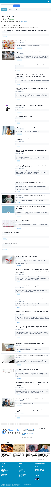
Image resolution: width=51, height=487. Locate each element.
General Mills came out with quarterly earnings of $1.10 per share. (30, 200)
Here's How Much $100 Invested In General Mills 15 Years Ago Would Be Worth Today (25, 30)
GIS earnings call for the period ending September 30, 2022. (29, 109)
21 (13, 27)
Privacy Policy (25, 433)
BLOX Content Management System (9, 485)
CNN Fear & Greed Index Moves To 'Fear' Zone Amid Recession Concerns (31, 312)
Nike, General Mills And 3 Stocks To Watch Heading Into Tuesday (30, 298)
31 (31, 27)
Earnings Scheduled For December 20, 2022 (27, 286)
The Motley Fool (19, 112)
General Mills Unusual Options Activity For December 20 (30, 182)
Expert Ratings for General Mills (24, 116)
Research (38, 23)
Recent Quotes (25, 6)
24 (19, 27)
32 (33, 27)
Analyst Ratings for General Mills (11, 243)
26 (23, 27)
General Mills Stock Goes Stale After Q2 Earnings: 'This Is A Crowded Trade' (31, 151)
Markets (4, 9)
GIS (12, 17)
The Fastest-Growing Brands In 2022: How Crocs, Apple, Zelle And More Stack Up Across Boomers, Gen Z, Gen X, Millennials (31, 384)
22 (15, 27)
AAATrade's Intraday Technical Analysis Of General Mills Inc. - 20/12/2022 (31, 207)
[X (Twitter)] (39, 431)
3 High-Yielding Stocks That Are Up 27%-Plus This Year (30, 399)
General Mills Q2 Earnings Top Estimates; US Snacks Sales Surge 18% (30, 138)
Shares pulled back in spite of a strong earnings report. (27, 131)
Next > (36, 27)
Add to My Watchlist (23, 21)
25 (21, 27)
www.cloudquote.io (30, 429)
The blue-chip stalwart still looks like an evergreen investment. (29, 45)
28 (28, 27)
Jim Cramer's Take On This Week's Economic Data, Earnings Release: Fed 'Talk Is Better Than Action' (31, 327)
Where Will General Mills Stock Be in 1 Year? (27, 41)
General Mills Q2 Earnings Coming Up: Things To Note (30, 343)
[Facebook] (42, 431)
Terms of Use (25, 484)
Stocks (10, 9)
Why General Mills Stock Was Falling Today (27, 127)
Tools (21, 9)
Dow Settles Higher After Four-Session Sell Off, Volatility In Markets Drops (31, 89)
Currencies (21, 13)
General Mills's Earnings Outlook (11, 232)
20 (11, 27)
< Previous (3, 27)
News (15, 13)
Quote (9, 23)
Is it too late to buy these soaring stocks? (25, 403)
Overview (10, 13)
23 (17, 27)
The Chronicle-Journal (8, 484)
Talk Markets (19, 202)
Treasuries (34, 13)
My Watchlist (36, 6)
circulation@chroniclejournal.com (41, 473)
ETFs (16, 9)
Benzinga (18, 70)
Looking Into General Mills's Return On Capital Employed (31, 64)
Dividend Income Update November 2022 (26, 256)
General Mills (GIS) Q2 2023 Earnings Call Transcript (29, 105)
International (27, 13)
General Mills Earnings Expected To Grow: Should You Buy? (31, 355)
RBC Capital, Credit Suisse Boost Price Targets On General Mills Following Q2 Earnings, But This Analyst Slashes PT (31, 75)
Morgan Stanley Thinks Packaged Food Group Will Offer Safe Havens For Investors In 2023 (31, 165)
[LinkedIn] (45, 431)
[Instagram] (48, 431)
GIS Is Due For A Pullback (22, 220)
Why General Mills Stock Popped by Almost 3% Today (30, 52)
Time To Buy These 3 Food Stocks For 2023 (27, 369)
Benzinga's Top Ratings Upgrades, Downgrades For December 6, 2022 (31, 410)
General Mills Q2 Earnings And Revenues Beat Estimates (30, 195)
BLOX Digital (16, 485)
